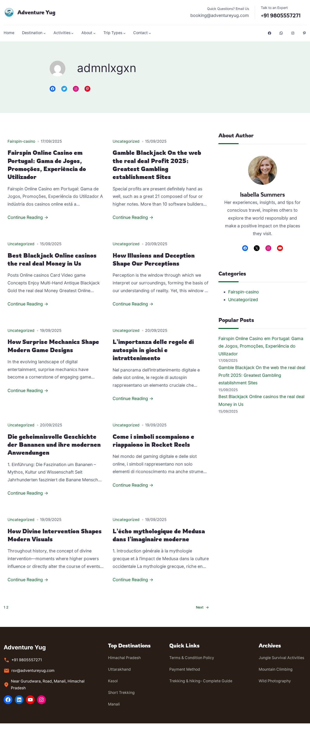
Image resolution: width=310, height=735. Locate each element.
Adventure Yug (36, 12)
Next (202, 607)
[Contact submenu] (150, 33)
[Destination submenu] (44, 33)
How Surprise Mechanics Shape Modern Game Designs (53, 345)
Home (9, 32)
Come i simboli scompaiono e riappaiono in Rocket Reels (153, 440)
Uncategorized (126, 141)
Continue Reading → (28, 217)
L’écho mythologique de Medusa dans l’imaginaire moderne (159, 535)
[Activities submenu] (72, 33)
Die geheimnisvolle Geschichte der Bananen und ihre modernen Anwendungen (54, 444)
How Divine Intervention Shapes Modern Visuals (55, 535)
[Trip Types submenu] (124, 33)
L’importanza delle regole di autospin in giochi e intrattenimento (153, 350)
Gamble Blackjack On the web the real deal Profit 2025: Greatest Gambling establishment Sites (157, 164)
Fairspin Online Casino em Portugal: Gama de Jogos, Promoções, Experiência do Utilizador (47, 164)
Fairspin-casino (21, 141)
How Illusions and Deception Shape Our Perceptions (154, 259)
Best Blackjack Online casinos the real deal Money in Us (52, 259)
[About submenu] (94, 33)
